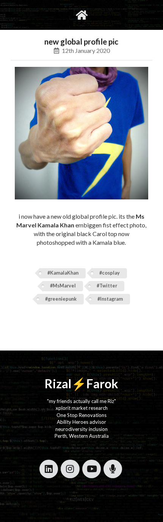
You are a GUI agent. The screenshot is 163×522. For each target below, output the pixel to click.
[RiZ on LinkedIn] (48, 469)
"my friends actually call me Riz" (81, 401)
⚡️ (78, 383)
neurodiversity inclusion (81, 429)
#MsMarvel (63, 286)
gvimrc (51, 15)
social (105, 15)
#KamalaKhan (62, 273)
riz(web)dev (82, 499)
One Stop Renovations (81, 415)
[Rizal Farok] (82, 15)
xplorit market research (82, 408)
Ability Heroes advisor (81, 422)
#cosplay (109, 273)
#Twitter (107, 286)
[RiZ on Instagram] (70, 469)
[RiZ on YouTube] (91, 469)
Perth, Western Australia (82, 436)
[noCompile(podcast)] (112, 469)
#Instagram (110, 299)
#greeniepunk (61, 299)
